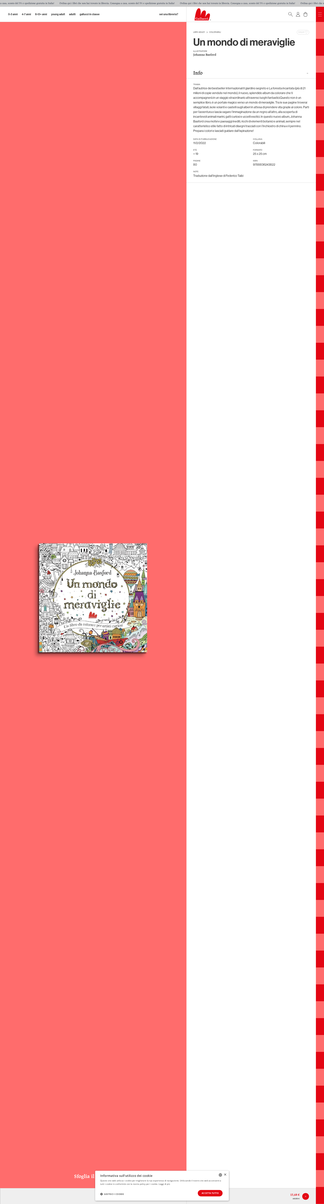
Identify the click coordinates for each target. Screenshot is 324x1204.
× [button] (225, 1174)
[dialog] (162, 1186)
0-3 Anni (13, 14)
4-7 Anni (26, 14)
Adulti (72, 14)
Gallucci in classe (90, 14)
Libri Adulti (199, 32)
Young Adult (58, 14)
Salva (301, 32)
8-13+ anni (41, 14)
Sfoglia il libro (93, 1176)
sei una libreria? (168, 14)
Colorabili (215, 32)
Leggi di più (164, 1184)
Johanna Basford (204, 55)
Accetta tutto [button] (210, 1193)
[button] (112, 1194)
